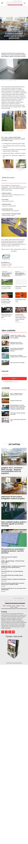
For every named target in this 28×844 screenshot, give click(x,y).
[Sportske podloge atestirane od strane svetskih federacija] (7, 295)
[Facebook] (2, 632)
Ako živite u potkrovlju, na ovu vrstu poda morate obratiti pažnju (13, 589)
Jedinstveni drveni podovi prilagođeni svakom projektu (16, 343)
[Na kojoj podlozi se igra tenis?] (21, 295)
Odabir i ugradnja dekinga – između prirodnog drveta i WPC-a (12, 561)
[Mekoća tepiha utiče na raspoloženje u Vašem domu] (7, 310)
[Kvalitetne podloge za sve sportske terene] (7, 282)
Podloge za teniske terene (16, 400)
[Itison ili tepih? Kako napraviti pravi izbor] (5, 420)
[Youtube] (13, 632)
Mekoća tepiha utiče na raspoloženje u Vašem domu (6, 316)
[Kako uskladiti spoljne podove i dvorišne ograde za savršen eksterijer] (5, 349)
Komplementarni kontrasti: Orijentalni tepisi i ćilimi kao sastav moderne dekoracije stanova (20, 317)
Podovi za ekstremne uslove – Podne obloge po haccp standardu (20, 274)
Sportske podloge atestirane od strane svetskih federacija (6, 301)
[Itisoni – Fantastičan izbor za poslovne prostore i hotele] (5, 394)
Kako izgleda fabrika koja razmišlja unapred (12, 575)
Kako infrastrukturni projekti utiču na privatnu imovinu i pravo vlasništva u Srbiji (12, 583)
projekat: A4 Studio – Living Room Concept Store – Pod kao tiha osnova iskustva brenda (13, 566)
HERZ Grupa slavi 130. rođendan (17, 362)
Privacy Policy (15, 381)
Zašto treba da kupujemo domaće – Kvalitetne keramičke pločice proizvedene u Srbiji (7, 275)
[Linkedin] (9, 632)
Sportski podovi (13, 29)
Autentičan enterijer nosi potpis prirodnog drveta (13, 579)
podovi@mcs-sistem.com (7, 267)
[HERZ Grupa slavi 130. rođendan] (5, 362)
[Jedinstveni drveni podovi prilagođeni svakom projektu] (5, 343)
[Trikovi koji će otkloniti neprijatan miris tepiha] (5, 413)
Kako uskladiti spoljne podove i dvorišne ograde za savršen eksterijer (17, 349)
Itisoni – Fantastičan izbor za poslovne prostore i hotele (16, 394)
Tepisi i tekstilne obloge (14, 31)
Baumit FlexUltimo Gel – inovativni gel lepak (12, 571)
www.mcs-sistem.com (18, 267)
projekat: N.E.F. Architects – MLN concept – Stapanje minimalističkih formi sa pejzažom (18, 336)
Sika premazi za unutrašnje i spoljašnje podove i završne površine (18, 356)
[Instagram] (6, 632)
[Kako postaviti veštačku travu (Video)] (21, 282)
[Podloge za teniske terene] (5, 400)
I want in (13, 378)
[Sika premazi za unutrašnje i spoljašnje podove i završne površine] (5, 356)
